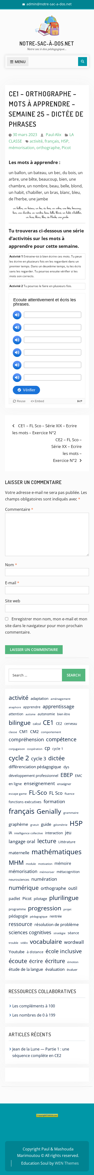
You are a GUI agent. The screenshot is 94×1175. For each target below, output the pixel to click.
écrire (36, 961)
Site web (12, 601)
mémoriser (47, 872)
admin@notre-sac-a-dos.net (49, 4)
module (31, 864)
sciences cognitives (30, 932)
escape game (18, 793)
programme (17, 909)
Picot (66, 147)
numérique (24, 888)
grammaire (71, 813)
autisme (30, 714)
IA (10, 832)
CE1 (48, 722)
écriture (55, 961)
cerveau (70, 723)
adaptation (39, 698)
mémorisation (21, 147)
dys (66, 766)
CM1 (23, 731)
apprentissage (58, 706)
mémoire (62, 863)
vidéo (24, 943)
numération (44, 879)
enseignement (39, 783)
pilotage (40, 898)
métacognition (68, 871)
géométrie (60, 825)
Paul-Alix (53, 134)
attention (16, 714)
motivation (45, 864)
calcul (37, 724)
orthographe (48, 147)
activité (36, 141)
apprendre (31, 707)
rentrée (56, 916)
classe (13, 732)
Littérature (66, 842)
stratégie (60, 933)
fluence (69, 793)
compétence (61, 739)
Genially (49, 811)
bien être (63, 714)
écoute (18, 961)
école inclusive (64, 951)
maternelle (19, 852)
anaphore (15, 707)
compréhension (26, 739)
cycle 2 (19, 757)
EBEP (66, 775)
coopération (34, 749)
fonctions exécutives (25, 802)
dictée (56, 758)
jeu (68, 832)
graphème (18, 824)
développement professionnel (33, 775)
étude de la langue (26, 969)
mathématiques (56, 851)
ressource (20, 923)
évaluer (72, 969)
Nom (11, 564)
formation (54, 801)
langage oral (22, 841)
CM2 (34, 731)
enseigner (64, 784)
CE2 (59, 723)
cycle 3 (38, 758)
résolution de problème (56, 924)
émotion (72, 962)
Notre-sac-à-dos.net (47, 43)
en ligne (15, 783)
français (52, 141)
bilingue (20, 722)
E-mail (12, 582)
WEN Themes (67, 1163)
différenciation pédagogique (35, 766)
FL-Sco (38, 792)
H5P (64, 141)
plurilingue (64, 898)
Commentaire (19, 509)
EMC (78, 775)
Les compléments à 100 (33, 1006)
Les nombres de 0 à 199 (33, 1015)
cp (47, 748)
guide (46, 824)
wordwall (74, 942)
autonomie (46, 714)
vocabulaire (46, 941)
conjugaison (17, 749)
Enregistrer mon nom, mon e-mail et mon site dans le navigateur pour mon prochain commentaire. (46, 625)
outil (72, 888)
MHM (16, 862)
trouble (13, 943)
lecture (46, 841)
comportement (51, 732)
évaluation (55, 969)
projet (67, 909)
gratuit (34, 825)
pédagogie (18, 916)
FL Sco (55, 793)
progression (44, 908)
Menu (20, 61)
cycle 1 (57, 748)
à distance (35, 952)
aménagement (60, 699)
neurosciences (19, 879)
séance (73, 933)
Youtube (17, 951)
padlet (14, 898)
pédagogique (38, 916)
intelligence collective (28, 833)
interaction (54, 832)
